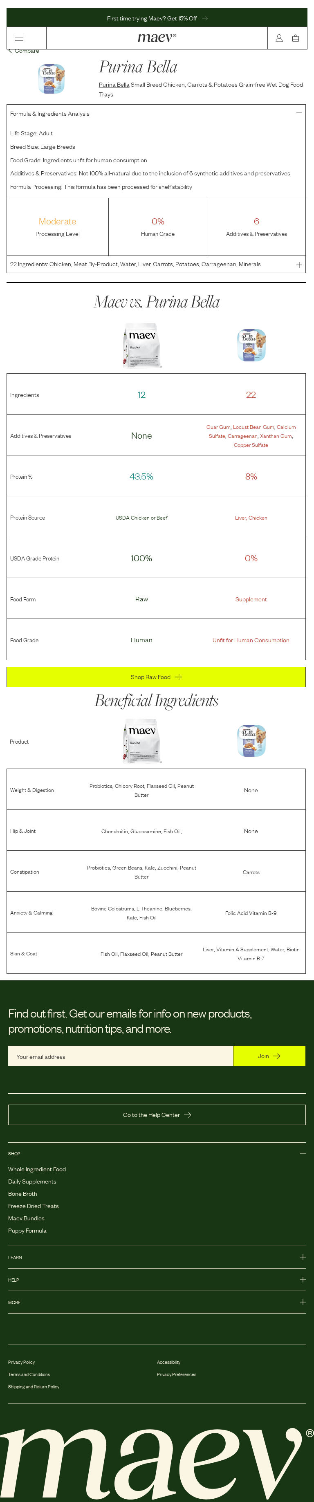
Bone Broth (22, 1192)
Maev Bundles (26, 1217)
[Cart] (297, 38)
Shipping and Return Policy (33, 1386)
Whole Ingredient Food (37, 1168)
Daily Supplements (32, 1180)
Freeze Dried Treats (33, 1205)
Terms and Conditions (29, 1374)
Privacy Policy (21, 1361)
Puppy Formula (27, 1229)
